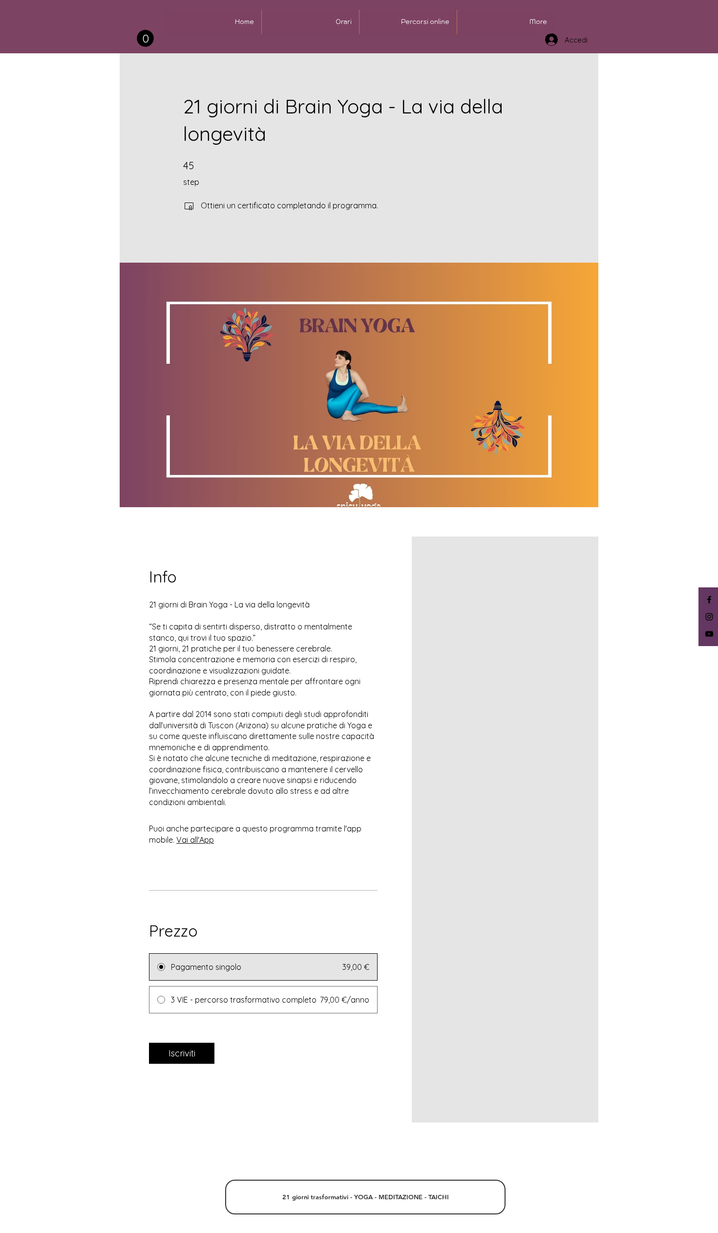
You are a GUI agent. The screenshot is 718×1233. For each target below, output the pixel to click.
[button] (145, 38)
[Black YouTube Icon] (709, 634)
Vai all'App (195, 840)
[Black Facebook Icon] (709, 600)
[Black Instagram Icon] (709, 617)
